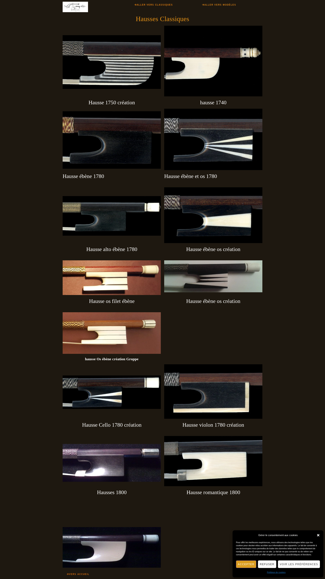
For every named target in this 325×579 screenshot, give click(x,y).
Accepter (246, 564)
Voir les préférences (299, 564)
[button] (318, 535)
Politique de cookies (276, 572)
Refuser (267, 564)
